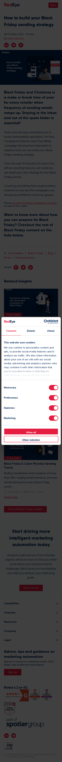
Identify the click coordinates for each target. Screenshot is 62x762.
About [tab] (50, 330)
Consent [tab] (11, 330)
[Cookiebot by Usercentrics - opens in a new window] (44, 322)
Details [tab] (31, 330)
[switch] (53, 397)
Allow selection (31, 440)
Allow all (31, 432)
